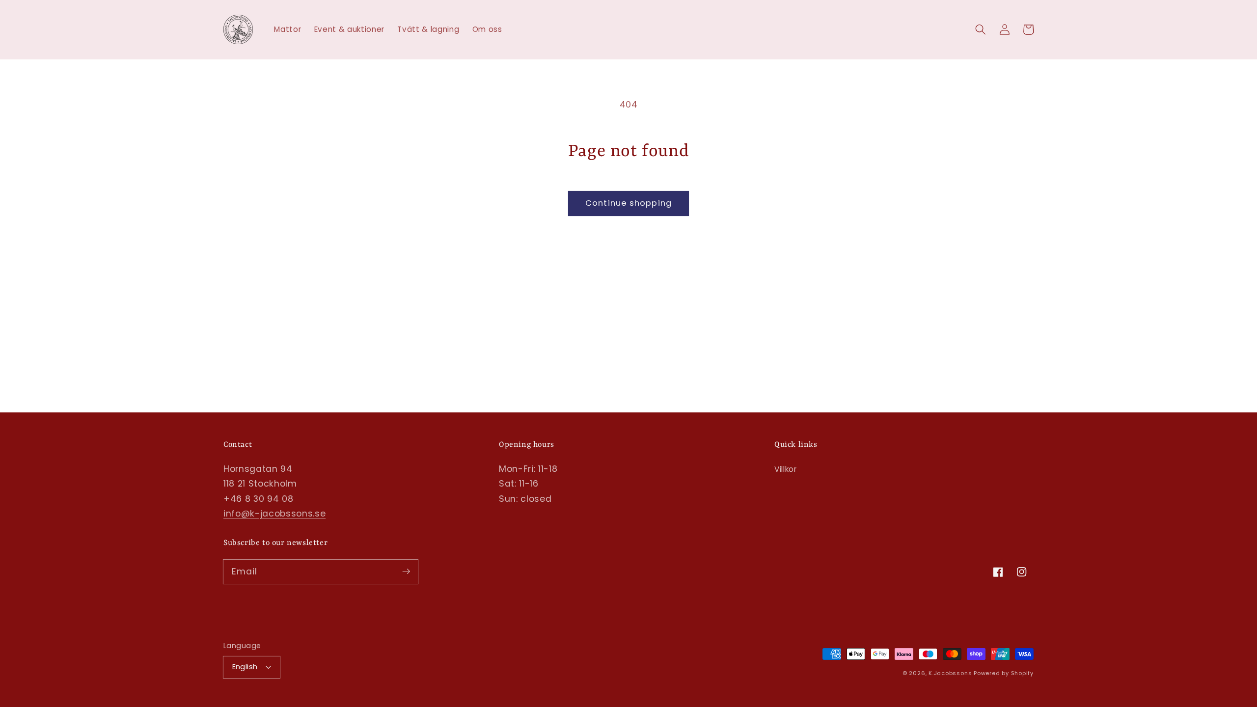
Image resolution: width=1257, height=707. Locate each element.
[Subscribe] (406, 571)
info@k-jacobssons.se (274, 513)
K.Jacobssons (951, 673)
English (245, 667)
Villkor (785, 469)
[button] (980, 29)
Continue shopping (628, 203)
